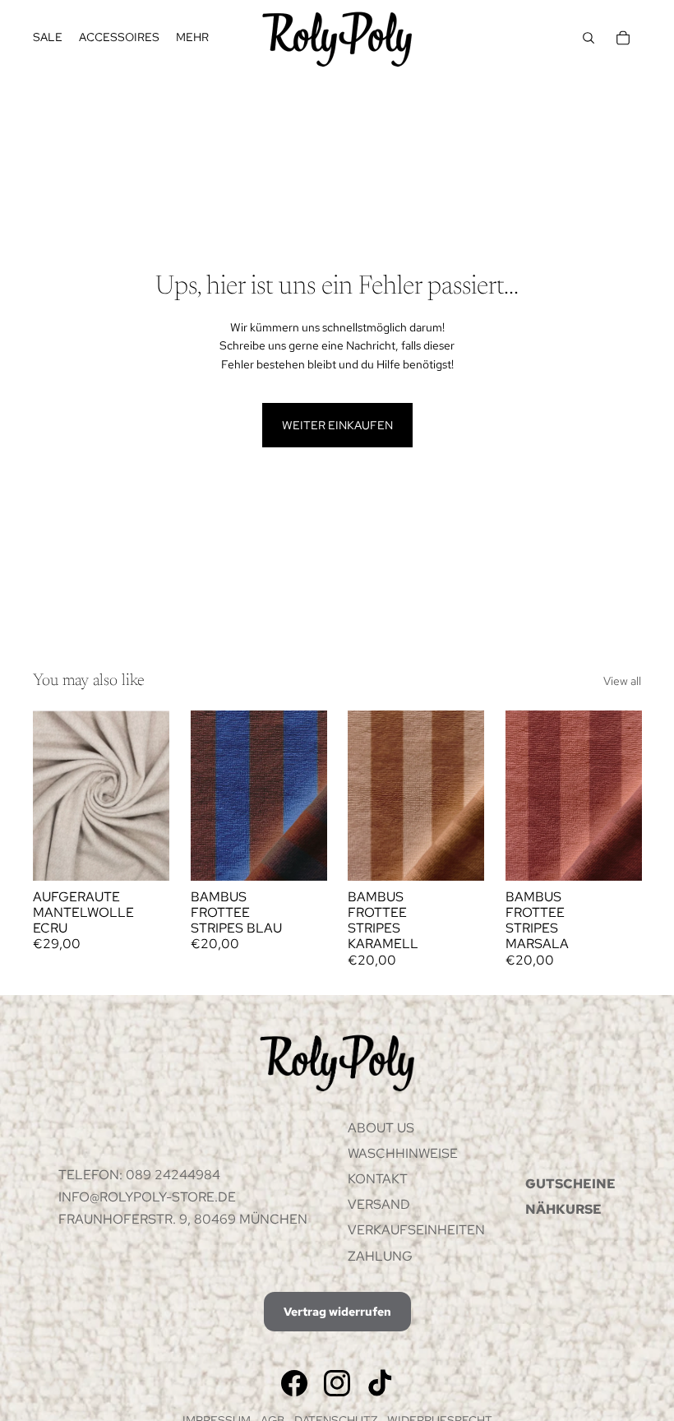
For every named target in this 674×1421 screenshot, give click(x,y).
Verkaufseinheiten (416, 1229)
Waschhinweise (403, 1153)
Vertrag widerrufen (337, 1311)
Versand (379, 1204)
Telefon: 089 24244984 (139, 1174)
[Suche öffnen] (588, 38)
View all (622, 680)
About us (381, 1127)
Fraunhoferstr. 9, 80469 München (182, 1219)
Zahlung (380, 1256)
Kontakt (378, 1178)
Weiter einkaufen (337, 425)
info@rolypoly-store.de (147, 1197)
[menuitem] (192, 38)
